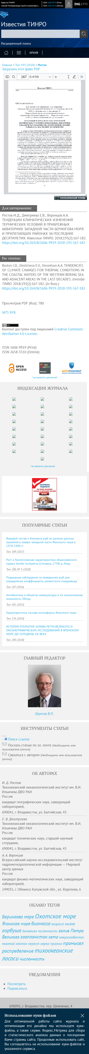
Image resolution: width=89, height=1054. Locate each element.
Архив (33, 53)
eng (77, 4)
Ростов (42, 65)
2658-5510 (51, 6)
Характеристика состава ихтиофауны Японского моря (41, 613)
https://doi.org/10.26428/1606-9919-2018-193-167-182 (43, 242)
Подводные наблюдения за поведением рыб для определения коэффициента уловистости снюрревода (41, 579)
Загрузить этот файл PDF (21, 69)
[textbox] (44, 34)
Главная (7, 65)
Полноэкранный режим (66, 198)
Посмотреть (16, 984)
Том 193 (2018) (25, 65)
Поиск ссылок (18, 739)
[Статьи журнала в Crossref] (45, 368)
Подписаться (17, 988)
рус (85, 4)
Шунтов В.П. (44, 713)
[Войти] (68, 4)
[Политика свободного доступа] (18, 368)
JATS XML (9, 312)
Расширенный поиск (16, 43)
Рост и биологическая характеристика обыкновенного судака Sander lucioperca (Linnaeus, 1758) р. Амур (41, 561)
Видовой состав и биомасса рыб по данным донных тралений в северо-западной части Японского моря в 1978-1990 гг (41, 542)
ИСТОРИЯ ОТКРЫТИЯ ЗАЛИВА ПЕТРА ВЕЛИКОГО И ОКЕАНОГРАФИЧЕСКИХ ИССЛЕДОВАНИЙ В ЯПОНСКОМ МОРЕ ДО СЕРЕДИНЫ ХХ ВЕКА (42, 630)
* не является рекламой (44, 377)
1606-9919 (51, 2)
